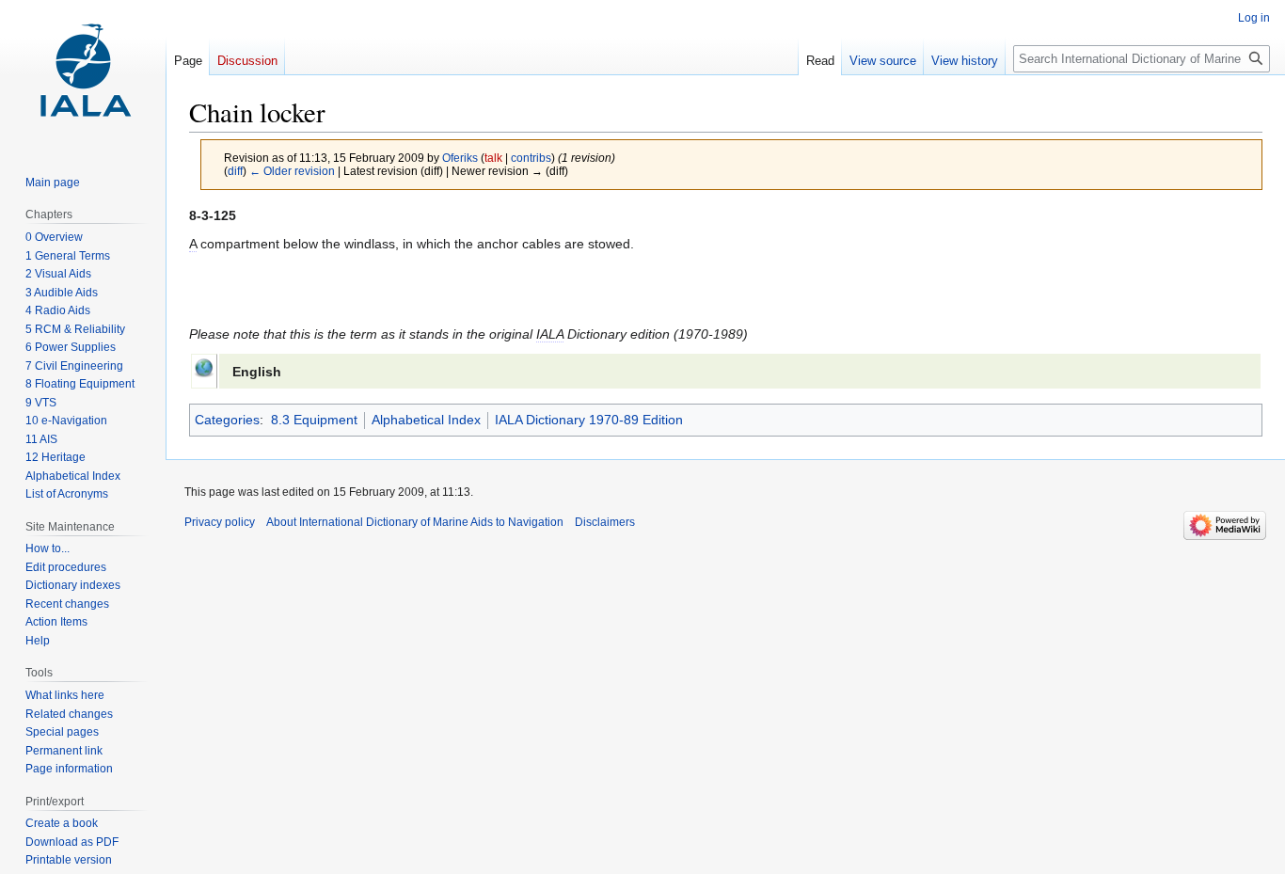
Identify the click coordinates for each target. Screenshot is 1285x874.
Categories (227, 419)
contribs (531, 157)
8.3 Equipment (314, 419)
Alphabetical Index (426, 419)
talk (493, 157)
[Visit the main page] (83, 75)
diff (235, 171)
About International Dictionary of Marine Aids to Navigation (414, 522)
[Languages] (203, 365)
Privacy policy (219, 522)
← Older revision (292, 171)
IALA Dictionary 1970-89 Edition (589, 419)
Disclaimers (605, 522)
